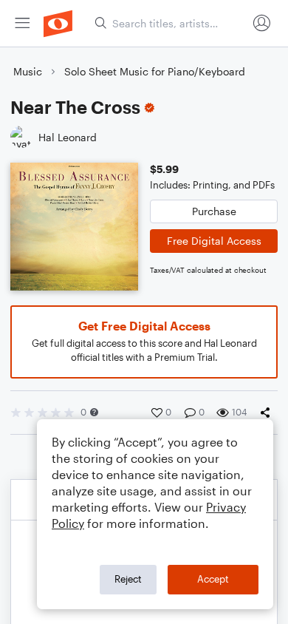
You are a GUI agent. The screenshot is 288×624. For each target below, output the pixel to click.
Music (27, 71)
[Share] (268, 412)
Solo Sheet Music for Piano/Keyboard (154, 71)
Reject (128, 579)
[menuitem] (22, 23)
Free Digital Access (214, 240)
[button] (94, 412)
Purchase (214, 211)
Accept (213, 579)
